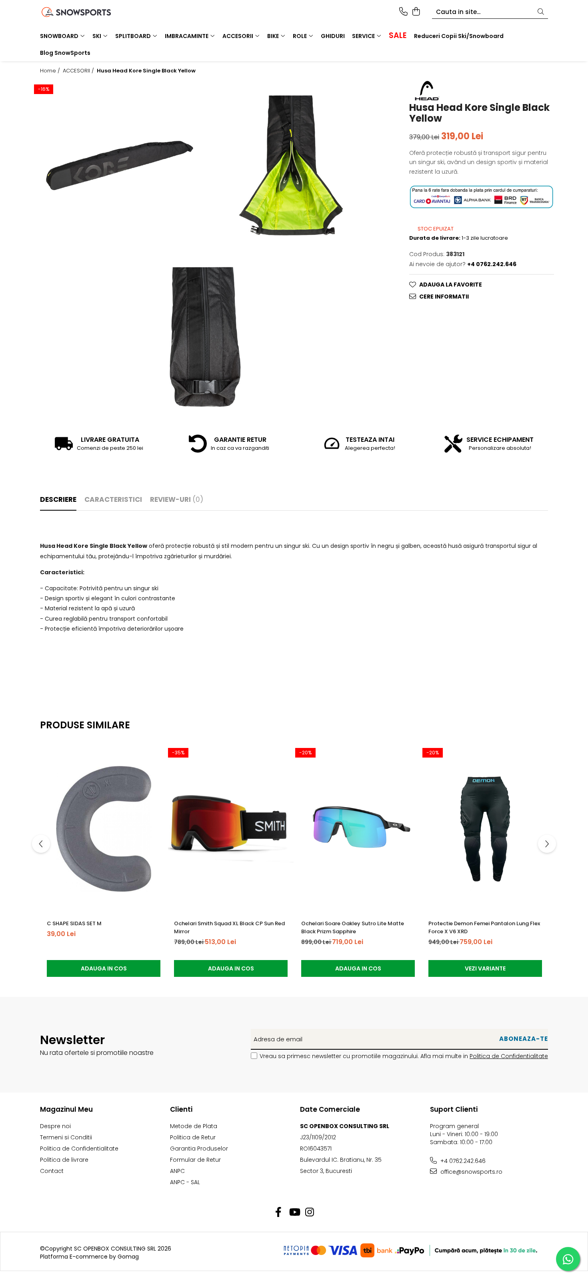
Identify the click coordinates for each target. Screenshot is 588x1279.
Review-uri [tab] (176, 499)
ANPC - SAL (185, 1182)
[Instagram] (310, 1212)
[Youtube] (294, 1212)
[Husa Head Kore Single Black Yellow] (119, 165)
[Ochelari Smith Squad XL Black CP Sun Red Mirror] (231, 829)
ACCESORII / (79, 70)
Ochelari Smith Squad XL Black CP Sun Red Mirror (229, 927)
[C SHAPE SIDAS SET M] (103, 829)
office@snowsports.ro (470, 1172)
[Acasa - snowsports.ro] (86, 12)
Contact (52, 1171)
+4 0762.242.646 (462, 1161)
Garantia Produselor (199, 1149)
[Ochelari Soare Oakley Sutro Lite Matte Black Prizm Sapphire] (358, 829)
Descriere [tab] (58, 499)
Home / (51, 70)
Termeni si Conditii (66, 1137)
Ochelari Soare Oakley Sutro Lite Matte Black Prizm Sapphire (352, 927)
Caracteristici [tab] (113, 499)
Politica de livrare (64, 1160)
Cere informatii (444, 297)
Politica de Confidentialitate (509, 1056)
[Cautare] (541, 12)
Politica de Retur (193, 1137)
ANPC (177, 1171)
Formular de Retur (195, 1160)
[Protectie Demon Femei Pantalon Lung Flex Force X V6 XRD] (485, 829)
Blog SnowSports (65, 53)
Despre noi (55, 1126)
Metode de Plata (193, 1126)
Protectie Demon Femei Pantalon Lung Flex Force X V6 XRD (484, 927)
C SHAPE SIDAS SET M (74, 923)
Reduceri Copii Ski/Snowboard (459, 36)
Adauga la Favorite (450, 285)
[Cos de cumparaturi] (416, 12)
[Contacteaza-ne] (403, 12)
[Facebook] (279, 1212)
